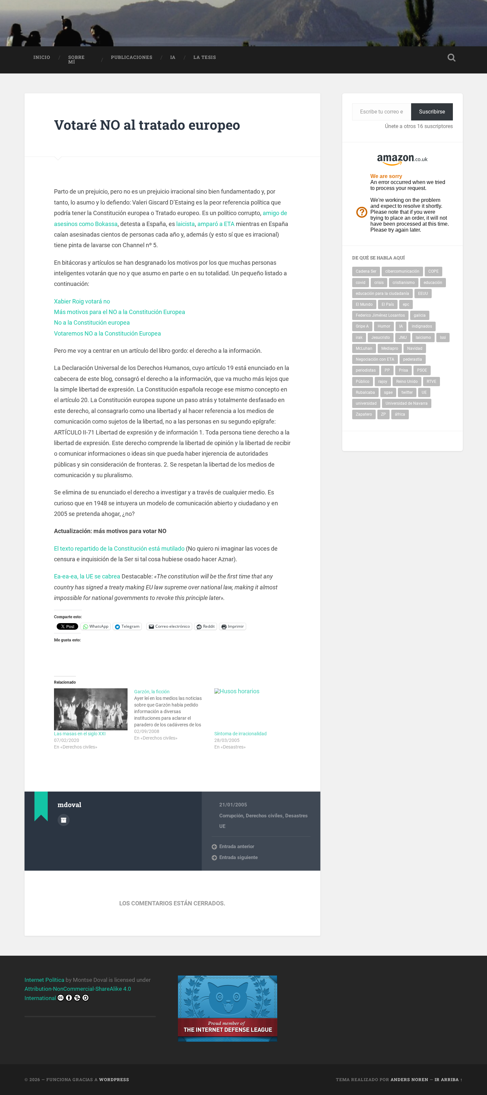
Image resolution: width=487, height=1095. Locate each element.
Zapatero (364, 414)
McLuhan (364, 348)
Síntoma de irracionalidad (240, 733)
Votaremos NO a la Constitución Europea (107, 333)
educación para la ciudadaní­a (382, 293)
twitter (407, 392)
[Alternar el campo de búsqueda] (451, 57)
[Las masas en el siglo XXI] (91, 709)
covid (360, 282)
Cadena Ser (366, 271)
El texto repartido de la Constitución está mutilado (119, 548)
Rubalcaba (365, 392)
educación (433, 282)
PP (387, 370)
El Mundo (364, 304)
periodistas (366, 370)
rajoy (382, 381)
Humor (384, 326)
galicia (420, 315)
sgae (388, 392)
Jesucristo (380, 337)
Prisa (403, 370)
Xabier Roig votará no (82, 301)
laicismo (423, 337)
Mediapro (389, 348)
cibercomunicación (402, 271)
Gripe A (362, 326)
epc (406, 304)
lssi (443, 337)
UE (222, 826)
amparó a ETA (216, 223)
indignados (422, 326)
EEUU (423, 293)
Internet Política (44, 980)
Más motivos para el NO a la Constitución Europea (119, 311)
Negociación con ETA (375, 359)
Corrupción (231, 816)
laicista (185, 223)
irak (359, 337)
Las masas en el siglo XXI (80, 733)
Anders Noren (409, 1079)
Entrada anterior (236, 846)
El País (388, 304)
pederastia (412, 359)
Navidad (414, 348)
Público (362, 381)
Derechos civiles (264, 816)
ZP (383, 414)
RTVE (431, 381)
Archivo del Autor (64, 820)
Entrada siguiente (238, 857)
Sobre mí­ (76, 59)
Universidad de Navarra (407, 403)
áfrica (400, 414)
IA (173, 57)
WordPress (114, 1079)
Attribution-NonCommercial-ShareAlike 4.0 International (78, 993)
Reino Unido (407, 381)
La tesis (204, 57)
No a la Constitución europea (92, 322)
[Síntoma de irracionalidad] (251, 709)
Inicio (41, 57)
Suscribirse (432, 112)
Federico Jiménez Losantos (380, 315)
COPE (433, 271)
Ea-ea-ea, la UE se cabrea (87, 576)
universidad (366, 403)
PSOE (422, 370)
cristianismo (404, 282)
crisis (379, 282)
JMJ (403, 337)
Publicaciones (131, 57)
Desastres (296, 816)
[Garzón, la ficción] (174, 714)
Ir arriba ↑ (449, 1079)
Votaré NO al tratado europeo (147, 124)
